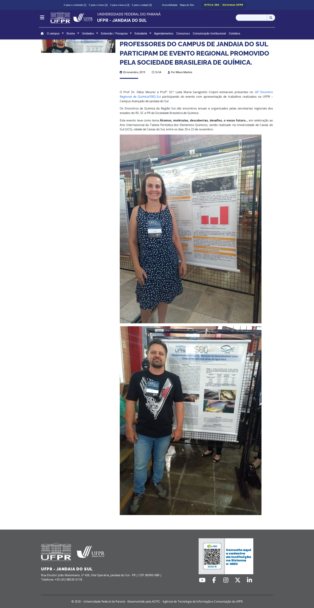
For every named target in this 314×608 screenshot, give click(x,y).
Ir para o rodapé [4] (142, 5)
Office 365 (211, 4)
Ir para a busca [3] (119, 5)
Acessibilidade (169, 5)
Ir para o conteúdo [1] (75, 5)
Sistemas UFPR (232, 4)
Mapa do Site (187, 5)
